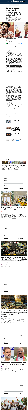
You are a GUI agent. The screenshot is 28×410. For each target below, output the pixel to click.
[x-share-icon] (7, 43)
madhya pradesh (8, 143)
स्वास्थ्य (14, 3)
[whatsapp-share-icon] (6, 43)
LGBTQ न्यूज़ (23, 3)
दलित (5, 3)
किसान (17, 3)
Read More (14, 219)
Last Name (5, 185)
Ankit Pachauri (9, 40)
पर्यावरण (20, 3)
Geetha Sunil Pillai (5, 211)
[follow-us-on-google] (21, 43)
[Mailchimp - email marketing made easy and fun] (20, 188)
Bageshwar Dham (14, 143)
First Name (5, 338)
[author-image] (6, 40)
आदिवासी (9, 3)
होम (3, 3)
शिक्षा (11, 3)
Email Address (6, 180)
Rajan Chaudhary (5, 316)
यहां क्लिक (17, 140)
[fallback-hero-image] (5, 162)
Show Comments (14, 157)
